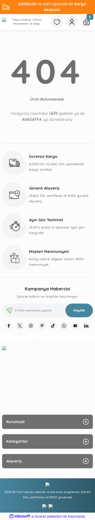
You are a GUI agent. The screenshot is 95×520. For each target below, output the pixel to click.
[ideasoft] (19, 516)
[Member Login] (71, 22)
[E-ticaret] (46, 516)
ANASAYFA (32, 119)
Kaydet (79, 310)
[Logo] (24, 22)
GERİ (53, 113)
